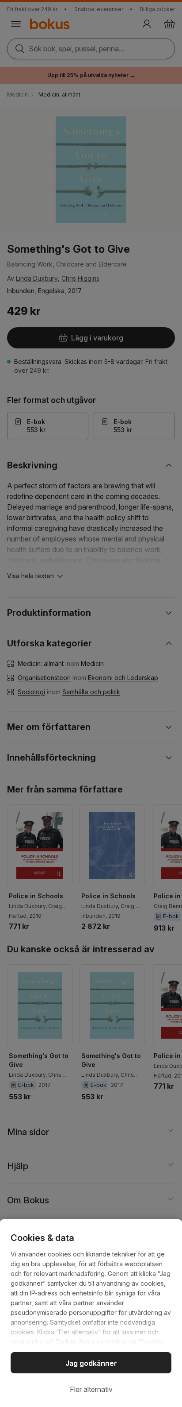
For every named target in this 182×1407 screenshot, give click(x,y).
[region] (91, 1313)
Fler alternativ (91, 1389)
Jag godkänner (91, 1363)
